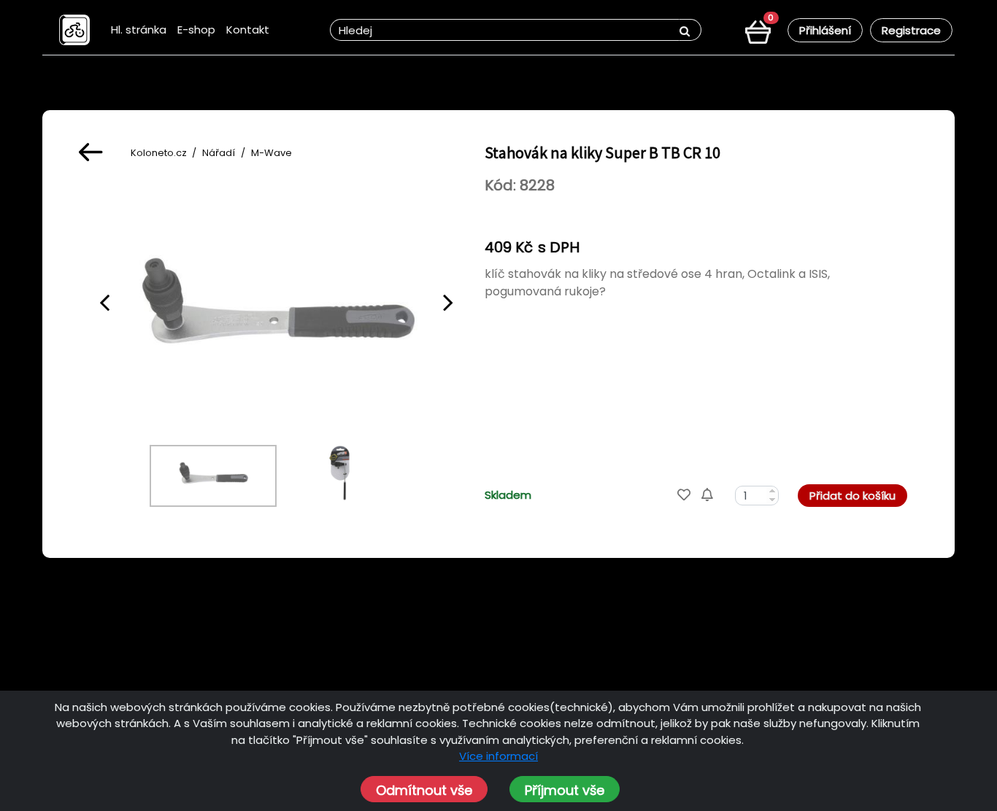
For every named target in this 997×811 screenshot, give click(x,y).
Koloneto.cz (159, 153)
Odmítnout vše (424, 790)
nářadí (218, 153)
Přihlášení (825, 30)
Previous (104, 302)
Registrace (911, 30)
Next (448, 302)
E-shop (196, 29)
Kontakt (247, 29)
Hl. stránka (138, 29)
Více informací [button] (498, 756)
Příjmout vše (564, 790)
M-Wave (271, 153)
